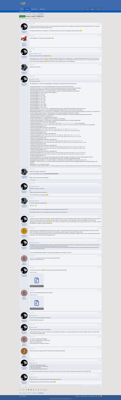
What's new (34, 9)
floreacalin (22, 18)
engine (35, 18)
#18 (100, 348)
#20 (100, 374)
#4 (100, 64)
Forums (27, 9)
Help (96, 396)
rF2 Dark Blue (23, 396)
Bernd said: (33, 315)
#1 (100, 23)
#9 (100, 216)
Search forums (28, 11)
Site (99, 396)
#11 (100, 240)
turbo (39, 18)
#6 (100, 169)
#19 (100, 360)
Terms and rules (84, 396)
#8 (100, 198)
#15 (100, 312)
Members (42, 9)
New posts (21, 11)
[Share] (99, 24)
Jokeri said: (33, 377)
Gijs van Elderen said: (35, 53)
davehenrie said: (34, 242)
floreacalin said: (34, 200)
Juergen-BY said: (34, 79)
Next (26, 21)
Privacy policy (91, 396)
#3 (100, 49)
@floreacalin (33, 258)
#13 (100, 267)
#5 (100, 76)
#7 (100, 183)
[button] (38, 9)
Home (21, 9)
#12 (100, 255)
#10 (100, 228)
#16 (100, 324)
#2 (100, 35)
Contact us (77, 396)
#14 (100, 290)
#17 (100, 336)
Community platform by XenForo (60, 398)
